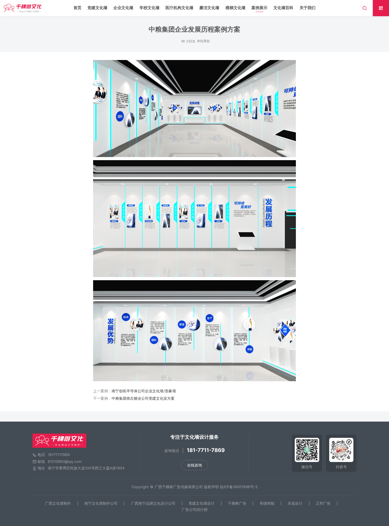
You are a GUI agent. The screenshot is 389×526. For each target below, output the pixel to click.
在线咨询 (194, 465)
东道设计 (295, 504)
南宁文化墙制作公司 (101, 504)
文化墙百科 (283, 7)
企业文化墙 (123, 7)
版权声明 (211, 487)
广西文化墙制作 (58, 504)
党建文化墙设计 (201, 504)
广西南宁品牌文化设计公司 (153, 504)
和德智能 (267, 504)
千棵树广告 (237, 504)
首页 (77, 7)
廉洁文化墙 (209, 7)
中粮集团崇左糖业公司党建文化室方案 (143, 398)
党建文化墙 (97, 7)
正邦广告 (323, 504)
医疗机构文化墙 (179, 7)
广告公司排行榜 (195, 510)
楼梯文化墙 (235, 7)
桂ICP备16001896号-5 (239, 487)
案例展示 (259, 7)
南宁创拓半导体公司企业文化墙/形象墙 (144, 391)
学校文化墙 (149, 7)
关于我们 (308, 7)
